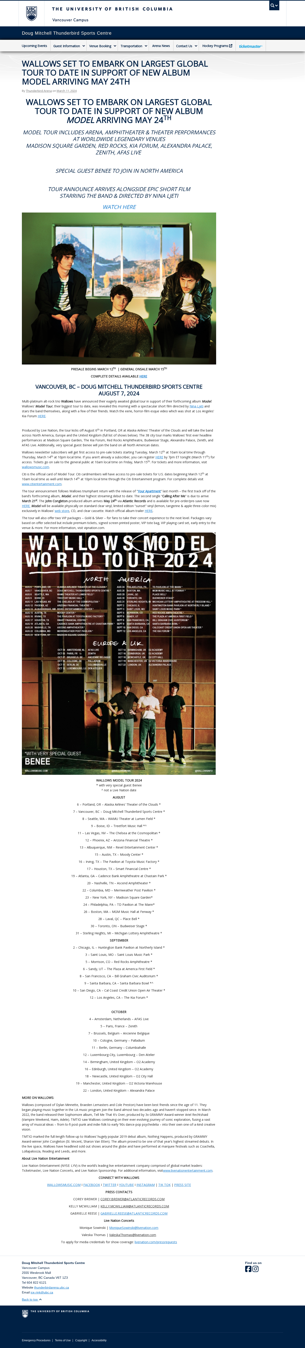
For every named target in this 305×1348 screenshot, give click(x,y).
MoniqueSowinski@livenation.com (133, 1228)
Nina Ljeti (196, 406)
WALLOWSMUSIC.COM (64, 1185)
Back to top (30, 1299)
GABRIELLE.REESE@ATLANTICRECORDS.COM (133, 1213)
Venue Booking (100, 46)
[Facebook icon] (248, 1270)
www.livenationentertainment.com (188, 1170)
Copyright (81, 1340)
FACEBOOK (91, 1185)
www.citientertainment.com (42, 484)
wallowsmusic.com (35, 467)
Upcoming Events (34, 46)
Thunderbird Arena (39, 91)
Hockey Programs (215, 46)
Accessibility (99, 1340)
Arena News (161, 46)
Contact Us (184, 46)
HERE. (26, 506)
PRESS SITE (182, 1185)
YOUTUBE (126, 1185)
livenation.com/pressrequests (156, 1242)
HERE (42, 416)
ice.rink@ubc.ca (42, 1292)
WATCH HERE (119, 207)
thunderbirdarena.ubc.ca (51, 1287)
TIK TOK (164, 1185)
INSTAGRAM (145, 1185)
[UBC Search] (274, 5)
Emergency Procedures (36, 1340)
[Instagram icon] (255, 1270)
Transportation (131, 46)
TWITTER (109, 1185)
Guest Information (66, 46)
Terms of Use (63, 1340)
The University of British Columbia (31, 13)
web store (62, 511)
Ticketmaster (251, 46)
